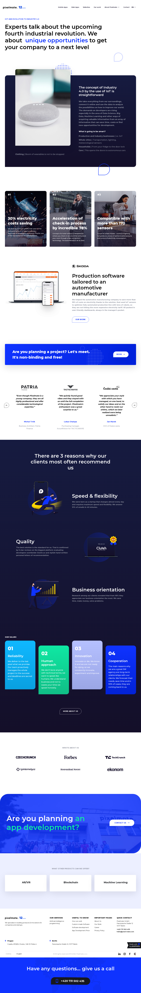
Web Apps (75, 7)
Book (119, 354)
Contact (126, 7)
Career (96, 927)
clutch (135, 954)
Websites (86, 7)
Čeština (8, 954)
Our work (97, 7)
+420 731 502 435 (72, 981)
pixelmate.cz (134, 945)
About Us (97, 921)
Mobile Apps (63, 7)
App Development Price (81, 930)
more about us (70, 711)
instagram (124, 954)
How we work (77, 921)
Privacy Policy (99, 930)
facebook (130, 954)
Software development (80, 927)
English (19, 954)
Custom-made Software (80, 924)
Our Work (80, 319)
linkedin (119, 954)
